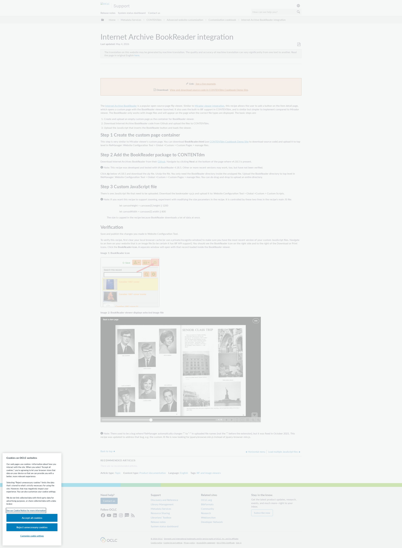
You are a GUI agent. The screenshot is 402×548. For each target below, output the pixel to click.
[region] (32, 499)
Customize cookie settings (32, 535)
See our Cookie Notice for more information (26, 510)
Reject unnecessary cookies (31, 527)
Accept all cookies (32, 518)
